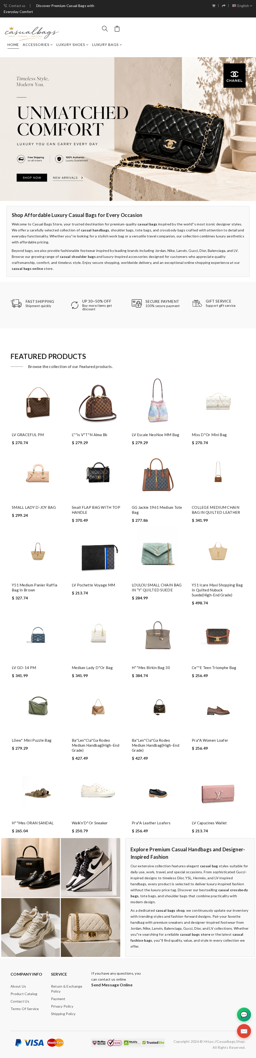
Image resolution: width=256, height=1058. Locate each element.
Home (13, 44)
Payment (58, 999)
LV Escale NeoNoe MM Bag (155, 434)
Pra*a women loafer (210, 740)
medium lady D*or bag (92, 667)
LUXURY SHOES (70, 44)
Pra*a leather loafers (151, 823)
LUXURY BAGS (105, 44)
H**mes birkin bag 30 (151, 667)
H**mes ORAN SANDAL (33, 823)
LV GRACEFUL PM (28, 434)
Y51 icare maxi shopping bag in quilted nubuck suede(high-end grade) (217, 590)
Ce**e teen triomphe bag (214, 667)
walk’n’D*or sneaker (90, 823)
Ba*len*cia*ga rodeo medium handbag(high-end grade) (95, 745)
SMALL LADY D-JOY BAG (34, 507)
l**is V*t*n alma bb (90, 434)
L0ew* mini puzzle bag (32, 740)
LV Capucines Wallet (209, 823)
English (243, 5)
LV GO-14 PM (24, 667)
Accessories (36, 44)
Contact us (17, 6)
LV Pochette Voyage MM (93, 585)
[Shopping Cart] (213, 5)
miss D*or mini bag (209, 434)
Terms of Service (24, 1009)
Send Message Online (111, 984)
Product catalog (24, 994)
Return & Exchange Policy (66, 988)
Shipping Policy (63, 1014)
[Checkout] (224, 5)
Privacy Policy (62, 1006)
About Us (18, 986)
